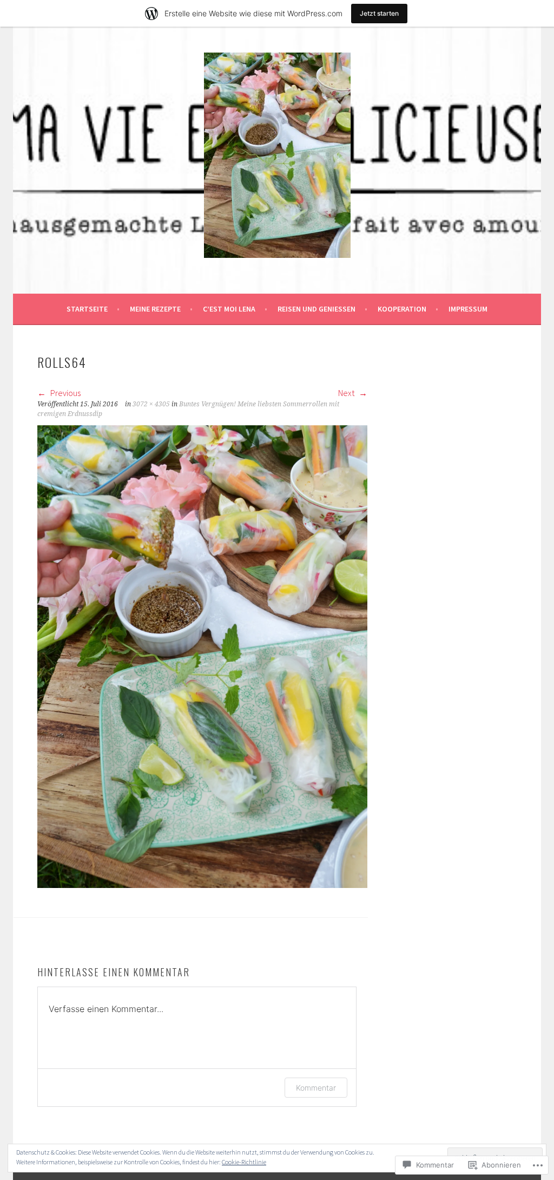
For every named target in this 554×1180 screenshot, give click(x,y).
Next (347, 392)
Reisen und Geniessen (316, 309)
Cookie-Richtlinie (244, 1162)
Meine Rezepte (155, 309)
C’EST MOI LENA (229, 309)
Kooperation (402, 309)
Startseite (87, 309)
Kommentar (316, 1087)
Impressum (468, 309)
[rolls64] (202, 884)
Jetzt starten (379, 13)
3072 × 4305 (151, 404)
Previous (65, 392)
